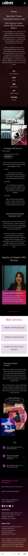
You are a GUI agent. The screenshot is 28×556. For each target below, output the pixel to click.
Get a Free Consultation (14, 400)
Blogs (3, 491)
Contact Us (12, 486)
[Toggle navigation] (24, 3)
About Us (4, 486)
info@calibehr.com (14, 500)
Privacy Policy (19, 486)
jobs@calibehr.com (10, 501)
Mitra (8, 486)
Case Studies (8, 491)
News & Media (15, 491)
